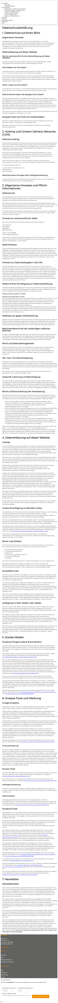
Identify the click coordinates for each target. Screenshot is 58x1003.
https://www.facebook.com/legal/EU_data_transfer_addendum (38, 692)
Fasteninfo (4, 17)
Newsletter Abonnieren (7, 962)
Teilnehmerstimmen (10, 6)
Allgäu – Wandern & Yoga (11, 13)
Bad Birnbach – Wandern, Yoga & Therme (15, 8)
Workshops (5, 21)
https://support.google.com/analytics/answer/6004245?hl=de (39, 780)
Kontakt (3, 977)
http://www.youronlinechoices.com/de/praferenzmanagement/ (19, 874)
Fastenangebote (6, 7)
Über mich (7, 4)
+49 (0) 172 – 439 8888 (7, 942)
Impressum (4, 972)
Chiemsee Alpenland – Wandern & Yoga (15, 10)
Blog (3, 23)
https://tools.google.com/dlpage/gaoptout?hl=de (16, 776)
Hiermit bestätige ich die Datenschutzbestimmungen (17, 995)
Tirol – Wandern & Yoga (11, 14)
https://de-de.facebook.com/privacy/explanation (25, 673)
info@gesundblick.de (7, 943)
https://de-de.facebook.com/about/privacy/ (22, 860)
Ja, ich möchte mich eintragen (40, 996)
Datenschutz (4, 974)
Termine (4, 18)
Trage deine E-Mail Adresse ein (25, 988)
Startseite (3, 955)
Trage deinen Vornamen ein (9, 988)
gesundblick (5, 3)
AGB (2, 970)
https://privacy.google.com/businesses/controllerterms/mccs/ (38, 741)
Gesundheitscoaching (7, 20)
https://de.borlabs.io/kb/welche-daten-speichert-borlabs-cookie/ (30, 531)
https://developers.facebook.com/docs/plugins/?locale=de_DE (19, 657)
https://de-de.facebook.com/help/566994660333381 (19, 693)
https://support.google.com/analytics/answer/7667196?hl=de (32, 805)
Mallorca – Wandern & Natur (12, 16)
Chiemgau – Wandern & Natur (12, 11)
